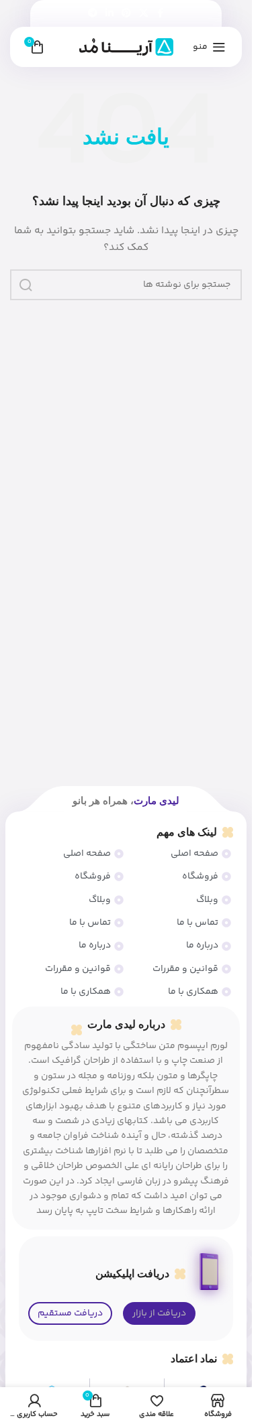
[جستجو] (25, 284)
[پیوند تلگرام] (92, 13)
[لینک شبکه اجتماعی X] (143, 13)
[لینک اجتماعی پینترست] (126, 13)
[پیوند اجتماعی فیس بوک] (160, 13)
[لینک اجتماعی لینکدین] (109, 13)
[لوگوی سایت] (126, 47)
